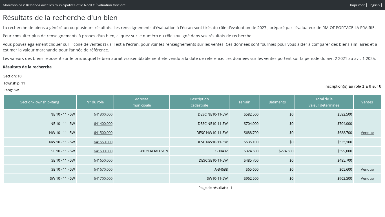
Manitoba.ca (12, 5)
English (374, 5)
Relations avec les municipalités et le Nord (59, 5)
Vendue (367, 132)
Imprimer (357, 5)
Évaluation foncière (111, 5)
